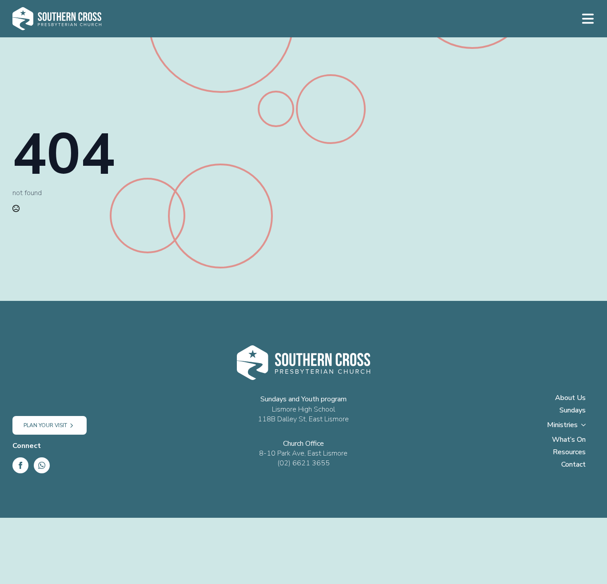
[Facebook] (20, 465)
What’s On (569, 440)
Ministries (562, 425)
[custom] (42, 465)
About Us (570, 398)
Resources (569, 452)
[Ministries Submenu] (586, 427)
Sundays (572, 411)
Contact (573, 465)
